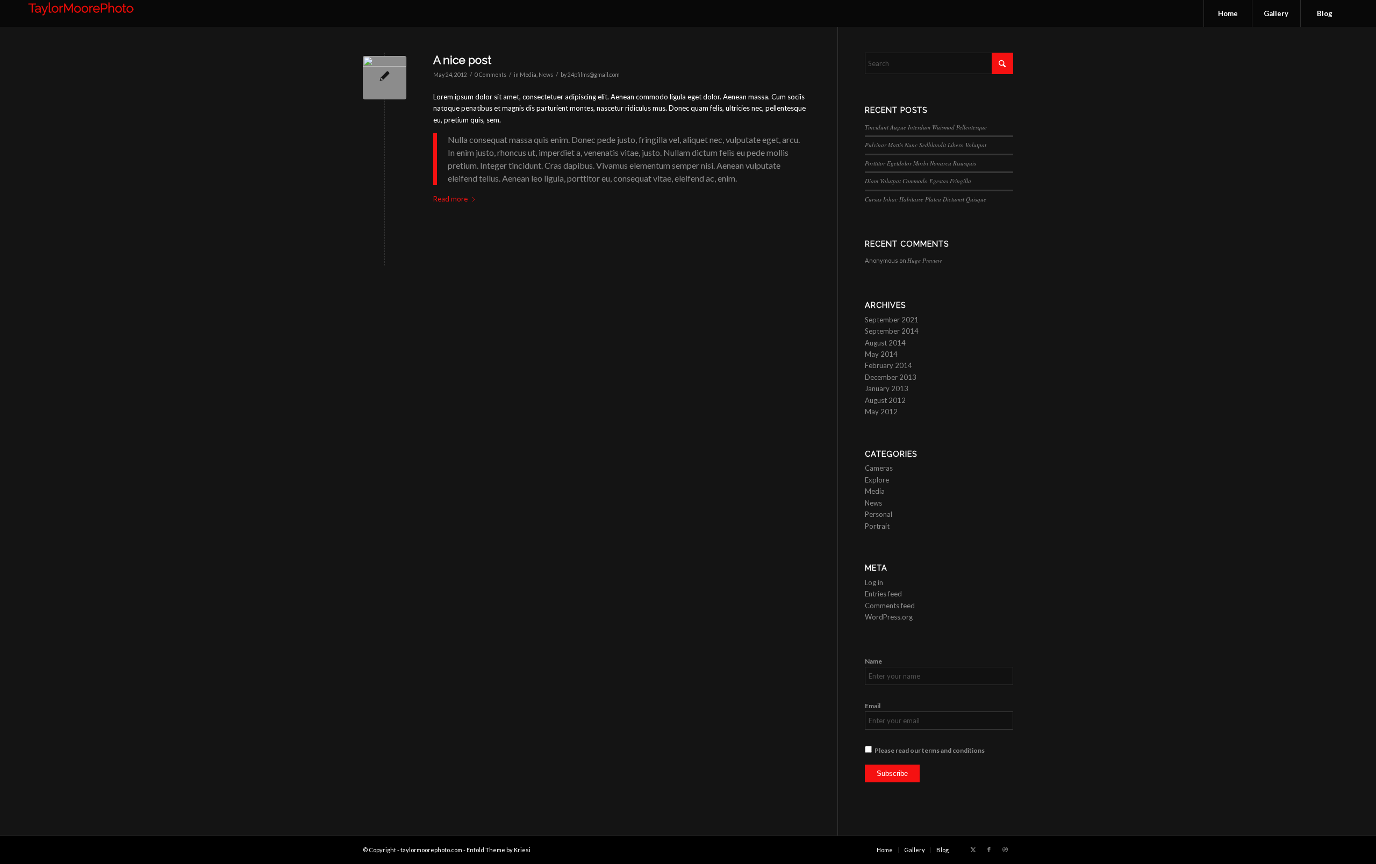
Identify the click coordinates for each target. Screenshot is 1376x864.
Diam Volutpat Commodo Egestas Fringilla (918, 181)
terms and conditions (953, 750)
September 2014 (892, 331)
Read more (450, 199)
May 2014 (881, 354)
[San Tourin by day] (384, 77)
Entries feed (883, 593)
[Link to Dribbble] (1005, 849)
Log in (874, 582)
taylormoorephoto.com (431, 849)
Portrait (877, 526)
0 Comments (490, 74)
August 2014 (885, 343)
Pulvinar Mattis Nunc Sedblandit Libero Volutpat (925, 145)
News (546, 74)
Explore (877, 480)
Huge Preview (924, 260)
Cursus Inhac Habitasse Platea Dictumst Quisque (925, 199)
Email (872, 706)
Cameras (879, 468)
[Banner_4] (81, 13)
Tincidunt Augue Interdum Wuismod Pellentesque (926, 127)
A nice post (462, 60)
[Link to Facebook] (989, 849)
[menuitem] (1227, 13)
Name (873, 661)
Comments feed (890, 605)
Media (528, 74)
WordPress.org (889, 617)
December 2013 (890, 377)
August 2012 (885, 400)
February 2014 (888, 365)
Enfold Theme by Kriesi (499, 849)
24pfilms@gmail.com (594, 74)
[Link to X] (973, 849)
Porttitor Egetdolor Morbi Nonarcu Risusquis (920, 163)
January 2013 (886, 388)
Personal (878, 514)
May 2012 (881, 411)
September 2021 (892, 319)
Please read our (930, 750)
